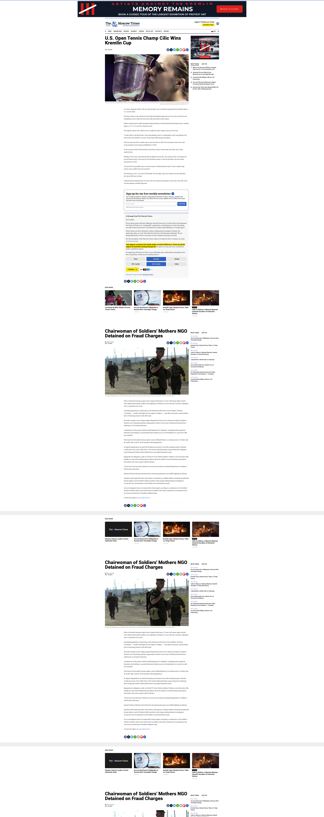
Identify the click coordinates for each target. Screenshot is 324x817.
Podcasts (158, 31)
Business (134, 31)
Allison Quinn (110, 342)
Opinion (141, 31)
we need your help (132, 241)
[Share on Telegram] (174, 49)
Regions (126, 31)
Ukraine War (117, 31)
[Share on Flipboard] (184, 49)
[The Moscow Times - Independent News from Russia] (122, 23)
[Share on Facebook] (167, 49)
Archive (166, 31)
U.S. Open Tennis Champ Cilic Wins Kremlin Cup (143, 40)
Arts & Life (149, 31)
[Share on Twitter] (171, 49)
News (109, 31)
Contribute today (208, 24)
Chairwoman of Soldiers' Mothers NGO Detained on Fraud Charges (146, 333)
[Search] (218, 31)
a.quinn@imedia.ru (144, 498)
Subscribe (182, 204)
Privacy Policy (140, 207)
